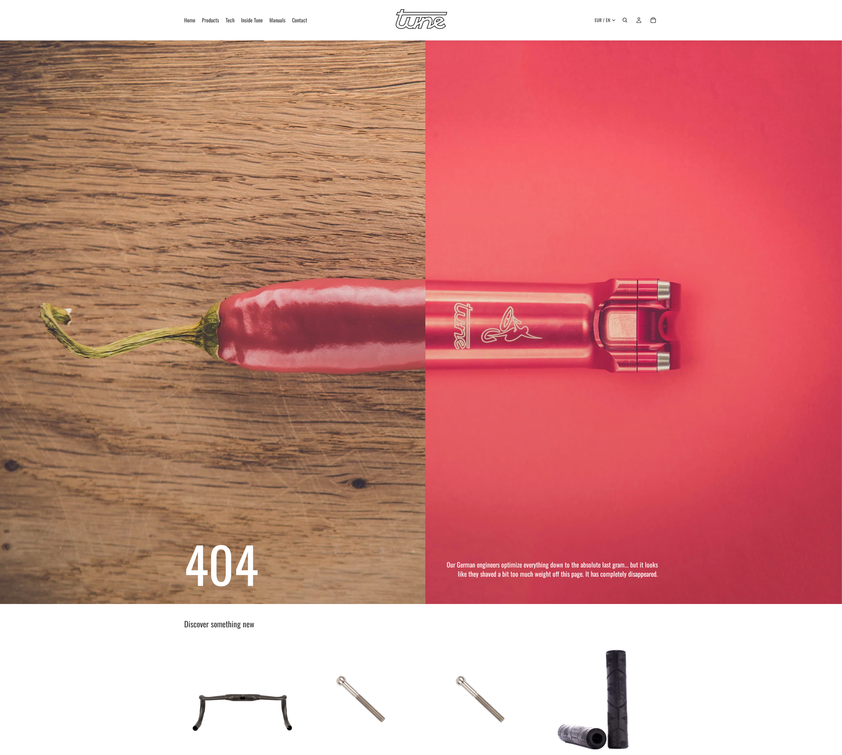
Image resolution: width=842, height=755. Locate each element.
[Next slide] (290, 697)
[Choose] (289, 745)
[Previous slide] (194, 697)
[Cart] (653, 20)
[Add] (409, 745)
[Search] (625, 20)
